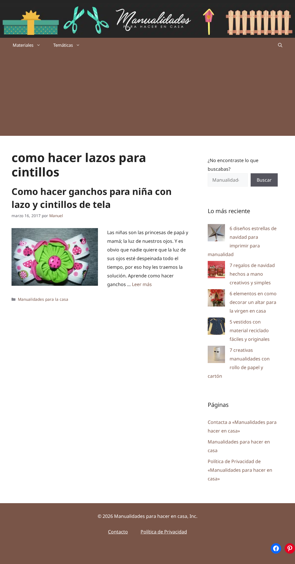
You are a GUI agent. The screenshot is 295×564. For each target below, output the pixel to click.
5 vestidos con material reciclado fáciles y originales (250, 330)
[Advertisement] (147, 95)
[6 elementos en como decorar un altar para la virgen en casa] (216, 299)
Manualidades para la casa (43, 299)
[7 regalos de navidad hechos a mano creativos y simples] (216, 271)
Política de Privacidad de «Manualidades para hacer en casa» (240, 470)
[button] (280, 45)
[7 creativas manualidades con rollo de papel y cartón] (216, 356)
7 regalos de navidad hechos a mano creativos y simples (252, 274)
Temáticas (63, 45)
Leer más (142, 284)
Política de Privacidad (164, 532)
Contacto (118, 532)
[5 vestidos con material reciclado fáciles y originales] (216, 327)
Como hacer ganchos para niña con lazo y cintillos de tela (92, 197)
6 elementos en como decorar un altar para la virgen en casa (253, 302)
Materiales (23, 45)
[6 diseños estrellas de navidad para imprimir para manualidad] (216, 234)
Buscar (264, 180)
